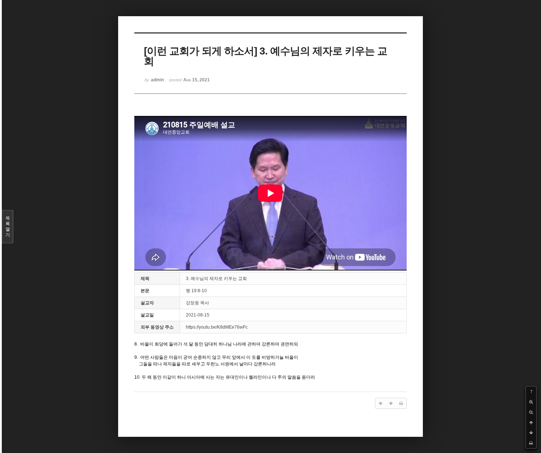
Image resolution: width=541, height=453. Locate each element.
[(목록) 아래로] (531, 433)
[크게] (531, 402)
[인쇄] (531, 443)
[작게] (531, 412)
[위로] (531, 422)
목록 (8, 226)
